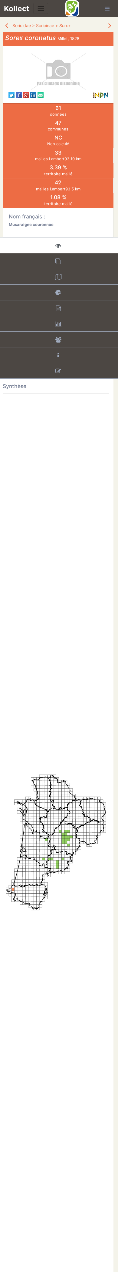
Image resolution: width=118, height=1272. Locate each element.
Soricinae (45, 25)
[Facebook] (19, 94)
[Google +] (26, 94)
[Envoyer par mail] (41, 94)
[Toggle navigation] (40, 8)
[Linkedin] (33, 94)
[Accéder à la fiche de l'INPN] (100, 95)
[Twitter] (11, 94)
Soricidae (21, 25)
